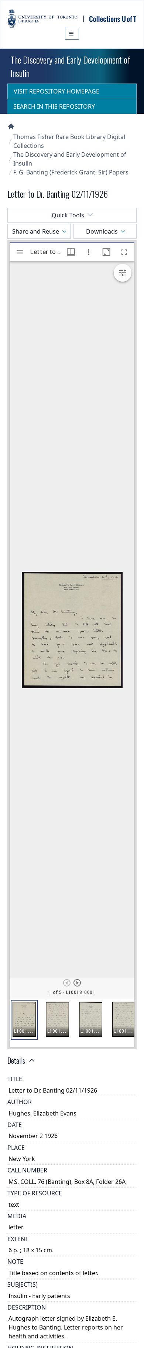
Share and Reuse (35, 231)
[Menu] (72, 34)
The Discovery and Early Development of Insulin (69, 158)
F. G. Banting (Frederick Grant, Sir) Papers (70, 172)
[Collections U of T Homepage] (11, 126)
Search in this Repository (54, 106)
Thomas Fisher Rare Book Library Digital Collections (69, 141)
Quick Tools (68, 215)
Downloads (102, 231)
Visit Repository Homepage (56, 91)
